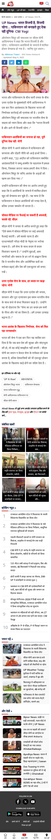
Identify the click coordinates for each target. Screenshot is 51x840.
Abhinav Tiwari (12, 54)
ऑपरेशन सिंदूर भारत (12, 384)
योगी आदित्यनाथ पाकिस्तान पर (16, 395)
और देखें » (7, 711)
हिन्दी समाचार (6, 16)
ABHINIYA (26, 379)
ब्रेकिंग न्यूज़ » (9, 508)
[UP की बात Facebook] (18, 803)
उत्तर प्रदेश (18, 16)
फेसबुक (20, 412)
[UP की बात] (10, 7)
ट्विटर (36, 412)
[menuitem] (10, 10)
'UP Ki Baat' (10, 379)
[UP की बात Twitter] (25, 803)
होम (7, 821)
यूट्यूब (27, 412)
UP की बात (20, 10)
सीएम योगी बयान (10, 400)
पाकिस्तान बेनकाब (32, 384)
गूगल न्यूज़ (12, 412)
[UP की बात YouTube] (33, 803)
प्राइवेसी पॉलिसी (38, 821)
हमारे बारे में (16, 821)
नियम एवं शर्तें (26, 825)
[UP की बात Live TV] (41, 5)
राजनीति (31, 10)
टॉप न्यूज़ (10, 10)
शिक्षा (46, 10)
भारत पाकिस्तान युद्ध (12, 390)
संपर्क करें (26, 821)
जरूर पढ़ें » (7, 639)
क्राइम (39, 10)
